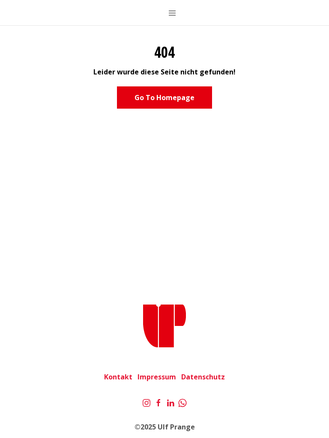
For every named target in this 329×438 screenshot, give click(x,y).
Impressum (157, 377)
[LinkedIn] (170, 402)
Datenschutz (203, 377)
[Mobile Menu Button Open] (172, 13)
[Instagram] (146, 402)
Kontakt (118, 377)
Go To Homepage (164, 97)
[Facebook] (158, 402)
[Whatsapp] (182, 402)
